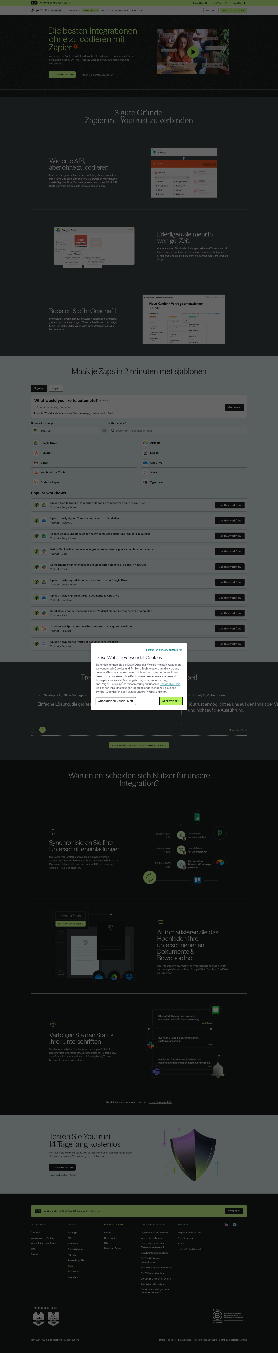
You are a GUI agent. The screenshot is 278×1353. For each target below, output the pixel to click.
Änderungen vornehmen (115, 701)
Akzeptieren (171, 701)
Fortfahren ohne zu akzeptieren (164, 649)
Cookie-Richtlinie (170, 684)
